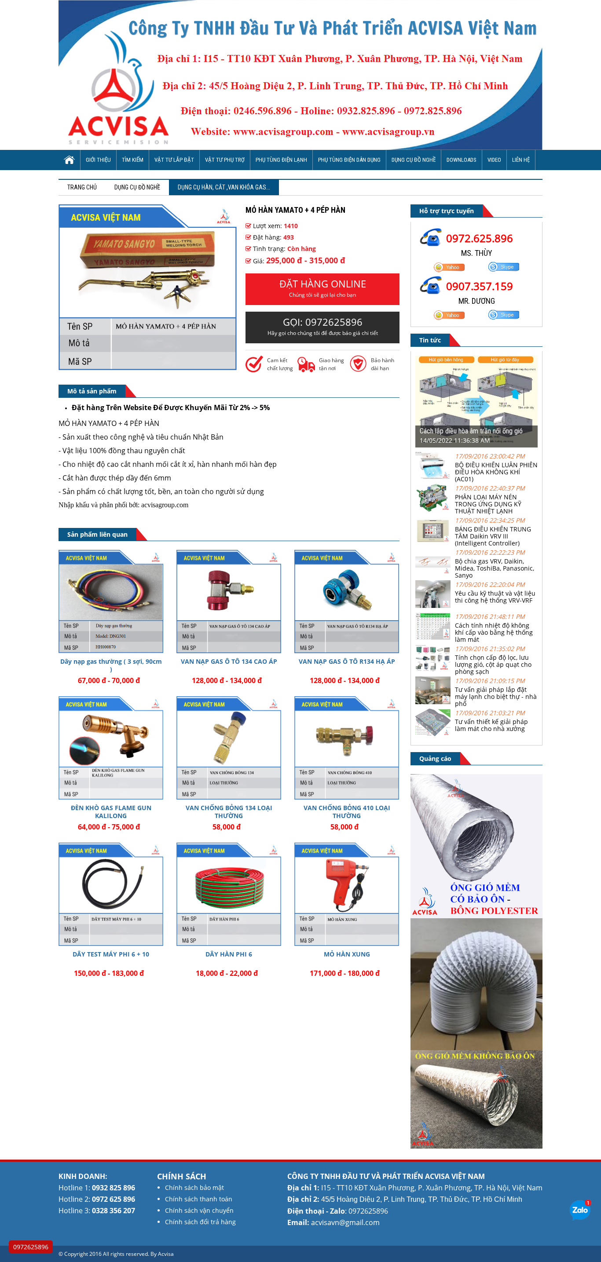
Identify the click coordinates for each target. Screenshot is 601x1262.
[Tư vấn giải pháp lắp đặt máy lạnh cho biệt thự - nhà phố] (433, 702)
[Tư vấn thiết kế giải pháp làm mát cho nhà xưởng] (433, 734)
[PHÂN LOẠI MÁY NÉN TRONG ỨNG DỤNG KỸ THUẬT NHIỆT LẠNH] (433, 509)
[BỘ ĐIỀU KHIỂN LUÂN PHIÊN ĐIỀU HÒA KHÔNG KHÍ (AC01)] (433, 477)
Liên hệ (521, 159)
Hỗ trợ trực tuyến (446, 211)
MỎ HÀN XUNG (347, 954)
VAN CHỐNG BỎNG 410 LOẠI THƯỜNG (347, 812)
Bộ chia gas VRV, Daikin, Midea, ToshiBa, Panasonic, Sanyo (494, 568)
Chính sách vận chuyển (199, 1210)
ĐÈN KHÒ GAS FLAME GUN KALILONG (111, 812)
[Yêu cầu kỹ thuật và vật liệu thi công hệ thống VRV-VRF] (433, 605)
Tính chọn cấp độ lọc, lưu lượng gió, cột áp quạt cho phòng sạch (493, 664)
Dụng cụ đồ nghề (414, 159)
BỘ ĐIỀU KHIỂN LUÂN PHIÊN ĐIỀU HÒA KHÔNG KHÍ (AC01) (496, 472)
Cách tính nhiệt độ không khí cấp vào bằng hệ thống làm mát (494, 632)
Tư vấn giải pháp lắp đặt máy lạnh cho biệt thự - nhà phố (496, 696)
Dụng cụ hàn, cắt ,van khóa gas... (224, 187)
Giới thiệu (98, 159)
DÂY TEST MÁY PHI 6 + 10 (111, 954)
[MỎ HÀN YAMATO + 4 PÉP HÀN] (148, 368)
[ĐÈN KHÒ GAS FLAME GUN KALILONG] (111, 748)
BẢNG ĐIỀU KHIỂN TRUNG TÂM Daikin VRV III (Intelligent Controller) (493, 536)
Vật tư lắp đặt (174, 159)
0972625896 (30, 1247)
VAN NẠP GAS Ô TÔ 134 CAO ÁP (229, 661)
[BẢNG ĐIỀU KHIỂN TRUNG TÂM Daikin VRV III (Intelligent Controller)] (433, 541)
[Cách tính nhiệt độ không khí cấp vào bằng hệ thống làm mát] (433, 637)
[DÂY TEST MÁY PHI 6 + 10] (111, 894)
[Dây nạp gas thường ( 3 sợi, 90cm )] (111, 601)
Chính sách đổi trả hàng (200, 1222)
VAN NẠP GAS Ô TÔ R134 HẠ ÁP (347, 661)
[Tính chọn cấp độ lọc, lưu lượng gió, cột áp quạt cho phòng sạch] (433, 670)
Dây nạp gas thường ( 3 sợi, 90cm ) (111, 665)
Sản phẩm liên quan (97, 534)
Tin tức (430, 340)
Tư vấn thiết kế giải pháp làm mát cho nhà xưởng (491, 725)
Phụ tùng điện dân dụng (349, 159)
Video (494, 159)
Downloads (461, 159)
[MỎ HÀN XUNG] (346, 894)
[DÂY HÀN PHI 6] (228, 894)
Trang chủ (82, 187)
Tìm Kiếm (132, 159)
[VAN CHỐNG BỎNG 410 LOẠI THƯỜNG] (346, 748)
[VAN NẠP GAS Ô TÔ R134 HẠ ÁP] (346, 601)
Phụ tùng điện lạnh (281, 159)
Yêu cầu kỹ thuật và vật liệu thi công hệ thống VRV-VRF (495, 596)
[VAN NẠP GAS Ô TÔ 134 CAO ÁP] (228, 601)
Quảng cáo (435, 758)
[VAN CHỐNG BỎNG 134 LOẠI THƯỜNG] (228, 748)
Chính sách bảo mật (194, 1187)
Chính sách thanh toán (198, 1199)
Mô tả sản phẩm (92, 391)
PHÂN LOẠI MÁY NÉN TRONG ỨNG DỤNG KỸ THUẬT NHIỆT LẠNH (488, 504)
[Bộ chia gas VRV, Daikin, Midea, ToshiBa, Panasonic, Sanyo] (433, 573)
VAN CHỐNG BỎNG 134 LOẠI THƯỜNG (229, 812)
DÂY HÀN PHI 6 (228, 954)
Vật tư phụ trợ (225, 159)
